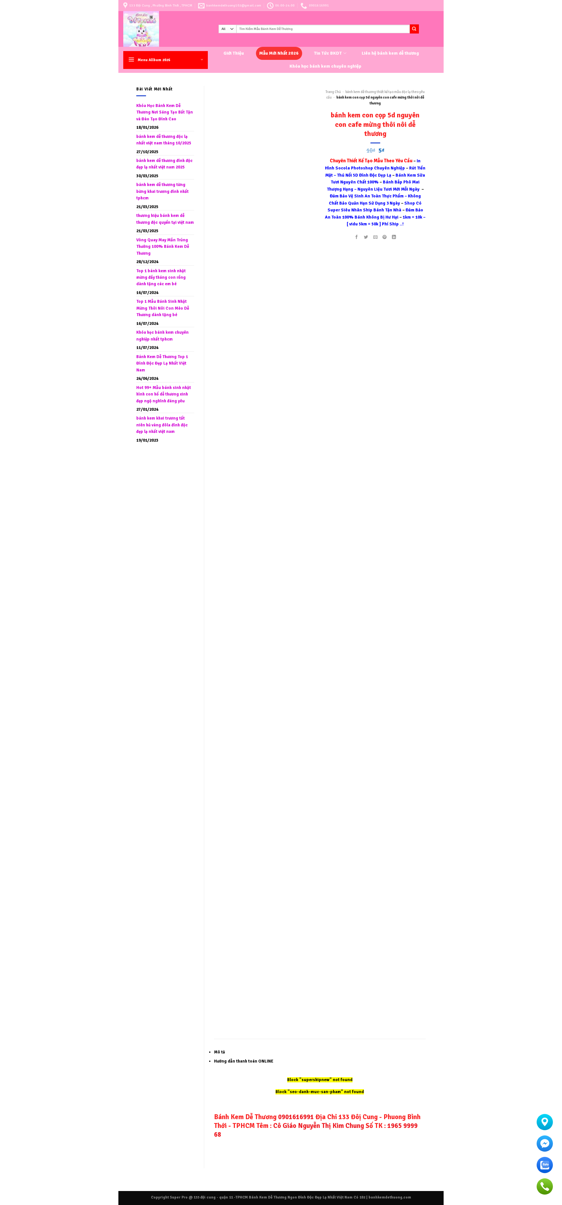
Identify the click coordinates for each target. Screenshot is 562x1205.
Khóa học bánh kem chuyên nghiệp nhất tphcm (162, 335)
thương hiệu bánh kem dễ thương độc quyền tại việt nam (165, 219)
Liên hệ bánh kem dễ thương (390, 53)
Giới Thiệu (233, 53)
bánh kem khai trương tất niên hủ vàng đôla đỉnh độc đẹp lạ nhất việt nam (162, 425)
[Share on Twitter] (366, 237)
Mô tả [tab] (219, 1052)
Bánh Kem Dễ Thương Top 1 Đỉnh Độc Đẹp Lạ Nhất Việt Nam (162, 363)
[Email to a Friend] (375, 237)
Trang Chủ (333, 92)
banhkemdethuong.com (389, 1197)
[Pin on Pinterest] (385, 237)
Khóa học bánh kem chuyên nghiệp (325, 66)
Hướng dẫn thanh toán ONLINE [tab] (243, 1061)
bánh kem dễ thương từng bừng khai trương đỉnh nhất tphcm (162, 191)
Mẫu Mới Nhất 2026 (279, 53)
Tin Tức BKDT (328, 53)
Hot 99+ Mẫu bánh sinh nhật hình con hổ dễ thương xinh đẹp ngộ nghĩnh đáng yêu (163, 394)
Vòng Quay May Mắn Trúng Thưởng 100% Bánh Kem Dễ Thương (162, 246)
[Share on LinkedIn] (394, 237)
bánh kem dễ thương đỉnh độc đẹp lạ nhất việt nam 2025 (164, 164)
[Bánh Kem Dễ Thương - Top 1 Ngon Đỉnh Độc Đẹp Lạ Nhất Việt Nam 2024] (166, 29)
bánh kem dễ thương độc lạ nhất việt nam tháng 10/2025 (163, 140)
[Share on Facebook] (356, 237)
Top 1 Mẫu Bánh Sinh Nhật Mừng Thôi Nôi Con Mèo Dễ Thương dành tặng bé (162, 308)
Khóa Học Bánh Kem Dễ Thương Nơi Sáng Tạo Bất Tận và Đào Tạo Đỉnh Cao (164, 112)
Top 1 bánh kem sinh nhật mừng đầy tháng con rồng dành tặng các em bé (161, 277)
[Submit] (414, 28)
